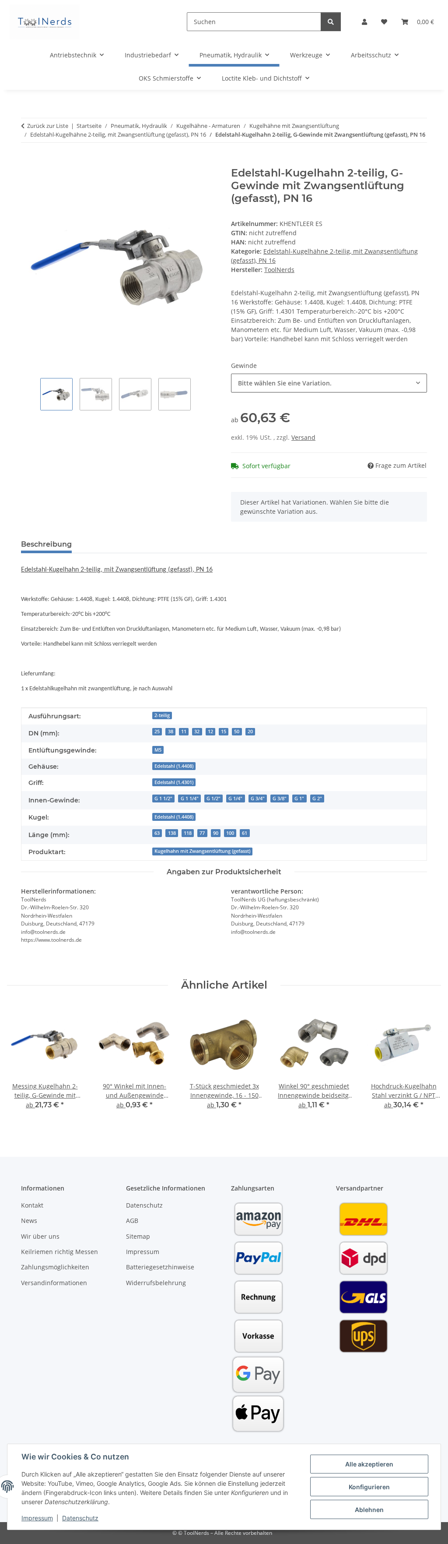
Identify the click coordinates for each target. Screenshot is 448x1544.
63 (157, 833)
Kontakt (32, 1205)
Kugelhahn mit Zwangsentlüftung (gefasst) (202, 851)
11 (183, 731)
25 (157, 731)
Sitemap (138, 1236)
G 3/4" (258, 798)
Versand (303, 437)
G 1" (299, 798)
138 (172, 833)
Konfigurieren (369, 1487)
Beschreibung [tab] (46, 544)
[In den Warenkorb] (28, 162)
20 (250, 731)
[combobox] (329, 383)
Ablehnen (369, 1509)
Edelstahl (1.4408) (173, 766)
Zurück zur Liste (47, 126)
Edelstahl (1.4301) (173, 782)
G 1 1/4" (190, 798)
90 (215, 833)
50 (236, 731)
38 (170, 731)
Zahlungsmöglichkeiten (55, 1267)
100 (230, 833)
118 (188, 833)
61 (244, 833)
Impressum (37, 1518)
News (29, 1220)
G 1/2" (213, 798)
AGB (132, 1220)
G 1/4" (235, 798)
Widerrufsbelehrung (156, 1283)
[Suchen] (331, 21)
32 (197, 731)
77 (202, 833)
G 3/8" (280, 798)
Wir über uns (40, 1236)
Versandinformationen (54, 1283)
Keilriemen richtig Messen (59, 1251)
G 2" (317, 798)
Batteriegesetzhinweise (160, 1267)
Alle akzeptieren (369, 1464)
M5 (157, 750)
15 (223, 731)
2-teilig (162, 715)
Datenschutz (80, 1518)
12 (210, 731)
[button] (364, 22)
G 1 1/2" (163, 798)
